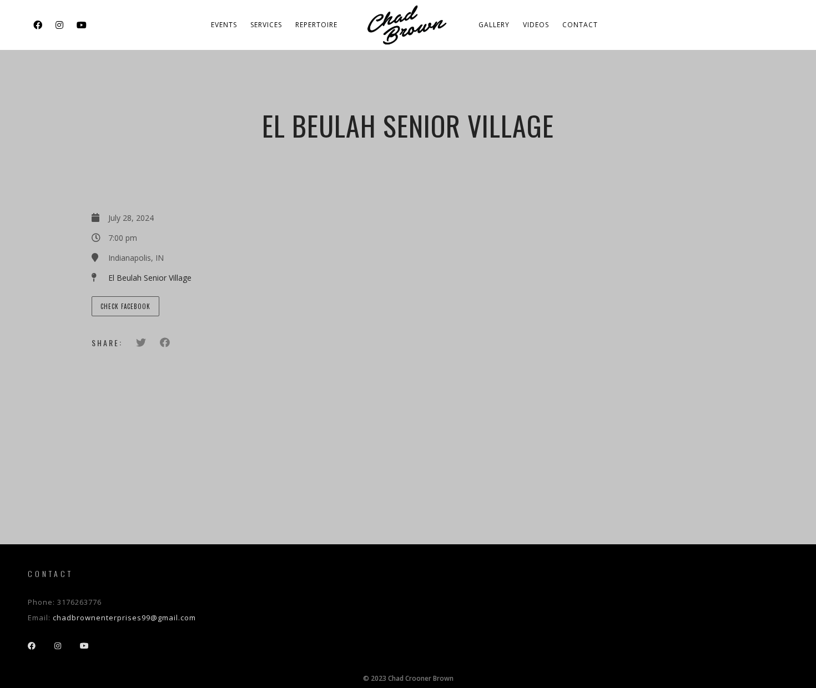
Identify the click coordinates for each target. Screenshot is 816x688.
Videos (536, 24)
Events (224, 24)
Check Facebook (125, 306)
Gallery (494, 24)
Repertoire (316, 24)
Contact (580, 24)
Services (266, 24)
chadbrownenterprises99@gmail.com (124, 618)
